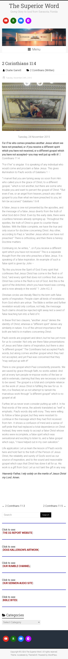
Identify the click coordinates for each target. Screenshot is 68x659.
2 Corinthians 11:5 (54, 505)
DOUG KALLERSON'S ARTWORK (20, 549)
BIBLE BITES (10, 600)
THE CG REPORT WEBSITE (17, 532)
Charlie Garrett (13, 70)
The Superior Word (34, 6)
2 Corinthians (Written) (42, 70)
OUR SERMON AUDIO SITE (18, 583)
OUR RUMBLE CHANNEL (16, 566)
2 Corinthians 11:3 (13, 505)
